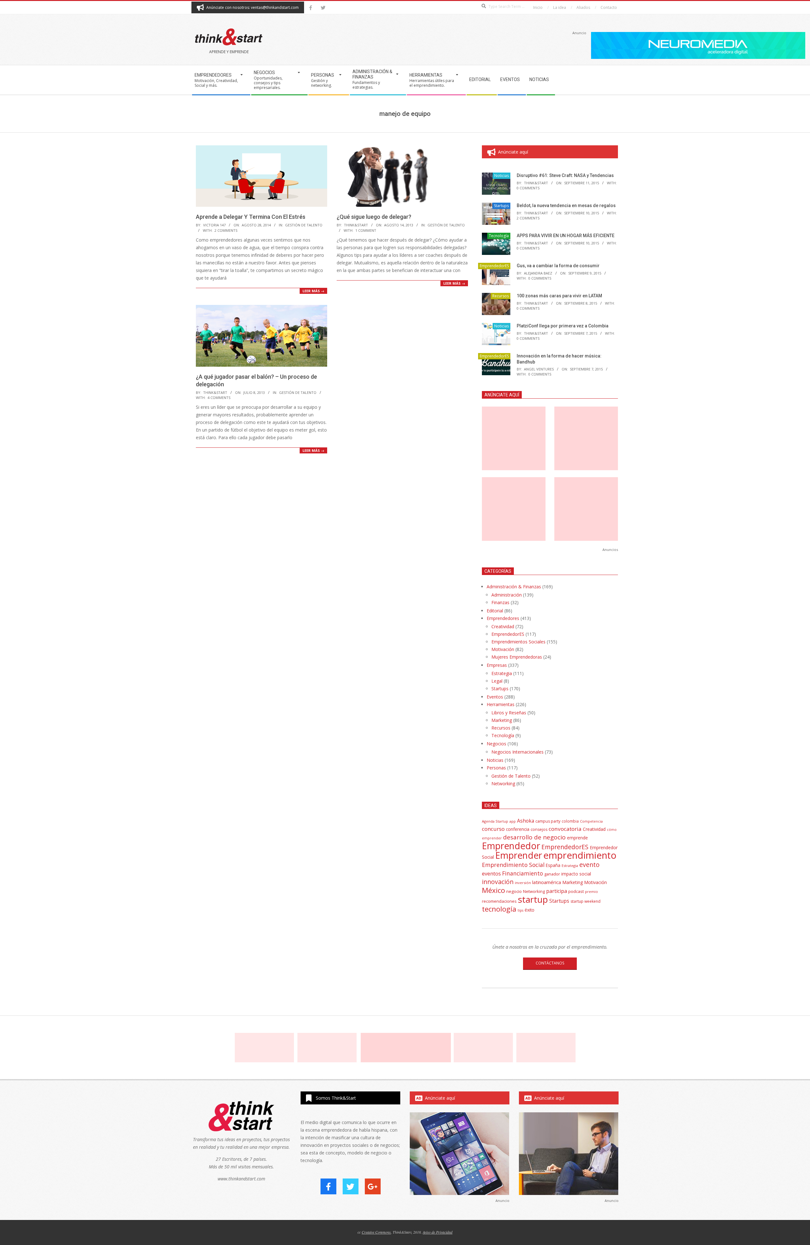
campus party (547, 821)
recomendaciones (499, 901)
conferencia (517, 829)
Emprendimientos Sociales (518, 642)
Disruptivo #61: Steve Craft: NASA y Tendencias (565, 175)
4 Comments (219, 397)
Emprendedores (503, 618)
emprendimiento (579, 855)
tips (520, 910)
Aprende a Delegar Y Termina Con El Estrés (250, 216)
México (493, 890)
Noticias (501, 175)
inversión (523, 882)
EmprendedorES (494, 266)
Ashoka (525, 820)
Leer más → (313, 290)
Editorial (495, 611)
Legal (496, 681)
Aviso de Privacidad (437, 1232)
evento (589, 864)
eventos (491, 873)
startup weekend (585, 901)
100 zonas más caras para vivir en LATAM (559, 295)
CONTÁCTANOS (550, 963)
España (553, 865)
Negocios (496, 744)
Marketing (501, 720)
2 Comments (226, 230)
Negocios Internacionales (517, 752)
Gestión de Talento (303, 225)
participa (556, 891)
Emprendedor (511, 846)
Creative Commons (376, 1232)
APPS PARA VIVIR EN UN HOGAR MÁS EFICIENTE (565, 235)
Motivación (502, 649)
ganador (552, 874)
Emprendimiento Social (513, 865)
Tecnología (499, 235)
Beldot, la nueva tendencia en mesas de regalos (566, 205)
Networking (503, 783)
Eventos (495, 697)
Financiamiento (522, 873)
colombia (570, 821)
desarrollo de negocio (534, 837)
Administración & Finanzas (514, 587)
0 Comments (528, 188)
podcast (576, 891)
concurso (493, 828)
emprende (577, 838)
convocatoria (565, 828)
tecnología (499, 909)
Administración (506, 595)
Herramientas (500, 704)
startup (533, 899)
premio (591, 891)
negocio (514, 891)
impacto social (576, 874)
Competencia (591, 821)
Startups (501, 205)
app (512, 821)
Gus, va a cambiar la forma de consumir (558, 265)
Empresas (497, 665)
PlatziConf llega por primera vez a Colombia (562, 325)
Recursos (500, 296)
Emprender (518, 855)
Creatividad (502, 626)
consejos (539, 829)
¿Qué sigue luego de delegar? (374, 216)
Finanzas (500, 602)
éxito (529, 910)
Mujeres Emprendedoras (516, 657)
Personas (496, 768)
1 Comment (365, 230)
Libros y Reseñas (508, 713)
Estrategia (501, 673)
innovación (498, 881)
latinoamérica (546, 882)
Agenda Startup (495, 821)
